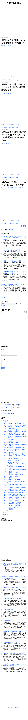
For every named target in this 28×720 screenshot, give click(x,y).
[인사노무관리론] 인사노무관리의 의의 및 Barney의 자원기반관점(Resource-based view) (13, 136)
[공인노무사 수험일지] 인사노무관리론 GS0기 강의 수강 (13, 183)
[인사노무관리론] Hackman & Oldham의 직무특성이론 (13, 41)
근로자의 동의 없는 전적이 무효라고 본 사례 (14, 458)
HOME (3, 298)
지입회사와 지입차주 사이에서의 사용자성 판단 (15, 485)
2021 (4, 512)
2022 (4, 510)
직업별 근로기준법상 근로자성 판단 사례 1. (14, 492)
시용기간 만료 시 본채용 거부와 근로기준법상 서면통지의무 (15, 470)
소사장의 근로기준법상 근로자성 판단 (13, 494)
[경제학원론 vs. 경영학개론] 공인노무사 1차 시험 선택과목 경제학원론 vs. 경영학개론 (13, 284)
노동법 (16, 405)
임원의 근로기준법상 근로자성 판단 (12, 502)
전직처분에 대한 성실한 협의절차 (12, 505)
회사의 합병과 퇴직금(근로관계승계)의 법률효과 (15, 456)
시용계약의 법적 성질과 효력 (11, 473)
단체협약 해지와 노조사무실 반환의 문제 (11, 261)
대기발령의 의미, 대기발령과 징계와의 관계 (14, 454)
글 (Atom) (11, 229)
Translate (6, 306)
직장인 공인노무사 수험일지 (17, 187)
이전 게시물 (23, 226)
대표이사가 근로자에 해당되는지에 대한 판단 (15, 496)
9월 (6, 422)
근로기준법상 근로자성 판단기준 (12, 504)
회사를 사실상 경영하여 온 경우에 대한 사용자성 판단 (15, 482)
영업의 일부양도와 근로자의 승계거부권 (13, 430)
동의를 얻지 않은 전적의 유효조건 (12, 462)
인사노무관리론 (7, 45)
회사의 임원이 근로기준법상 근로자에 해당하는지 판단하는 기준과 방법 (15, 498)
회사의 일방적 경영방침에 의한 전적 (13, 460)
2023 (4, 420)
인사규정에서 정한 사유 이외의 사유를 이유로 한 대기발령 (15, 445)
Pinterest (4, 79)
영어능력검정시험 (13, 408)
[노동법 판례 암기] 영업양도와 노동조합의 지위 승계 (13, 588)
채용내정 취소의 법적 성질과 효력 (12, 476)
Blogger (17, 707)
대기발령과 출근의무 (9, 441)
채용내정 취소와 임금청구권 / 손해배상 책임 (15, 474)
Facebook (11, 77)
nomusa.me (14, 2)
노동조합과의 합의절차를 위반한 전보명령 (14, 507)
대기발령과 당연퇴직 (9, 439)
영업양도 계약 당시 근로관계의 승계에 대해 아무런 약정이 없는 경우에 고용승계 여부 (15, 432)
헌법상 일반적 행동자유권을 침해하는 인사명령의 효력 (15, 437)
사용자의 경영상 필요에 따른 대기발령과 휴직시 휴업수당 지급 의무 (15, 449)
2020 (4, 514)
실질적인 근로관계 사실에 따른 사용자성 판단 (15, 487)
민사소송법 (4, 408)
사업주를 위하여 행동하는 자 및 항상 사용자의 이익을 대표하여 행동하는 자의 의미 (13, 272)
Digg (16, 79)
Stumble (11, 79)
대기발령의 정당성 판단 (10, 452)
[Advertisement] (14, 21)
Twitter (18, 77)
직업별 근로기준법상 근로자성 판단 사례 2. (14, 491)
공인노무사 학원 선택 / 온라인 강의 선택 (11, 250)
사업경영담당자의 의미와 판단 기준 (12, 489)
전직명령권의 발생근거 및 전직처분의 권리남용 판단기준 (15, 467)
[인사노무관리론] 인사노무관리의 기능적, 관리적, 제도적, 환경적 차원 (13, 87)
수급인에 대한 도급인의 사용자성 (12, 479)
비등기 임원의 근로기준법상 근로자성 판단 (14, 500)
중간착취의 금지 (8, 478)
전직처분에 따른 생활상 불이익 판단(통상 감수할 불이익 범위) (15, 464)
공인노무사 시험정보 (6, 405)
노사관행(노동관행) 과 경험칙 (11, 428)
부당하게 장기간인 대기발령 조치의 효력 (14, 447)
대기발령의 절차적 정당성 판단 (11, 443)
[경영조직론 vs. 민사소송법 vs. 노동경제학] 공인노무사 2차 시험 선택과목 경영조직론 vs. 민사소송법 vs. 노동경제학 (13, 237)
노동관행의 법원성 (8, 509)
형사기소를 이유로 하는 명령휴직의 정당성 (14, 434)
